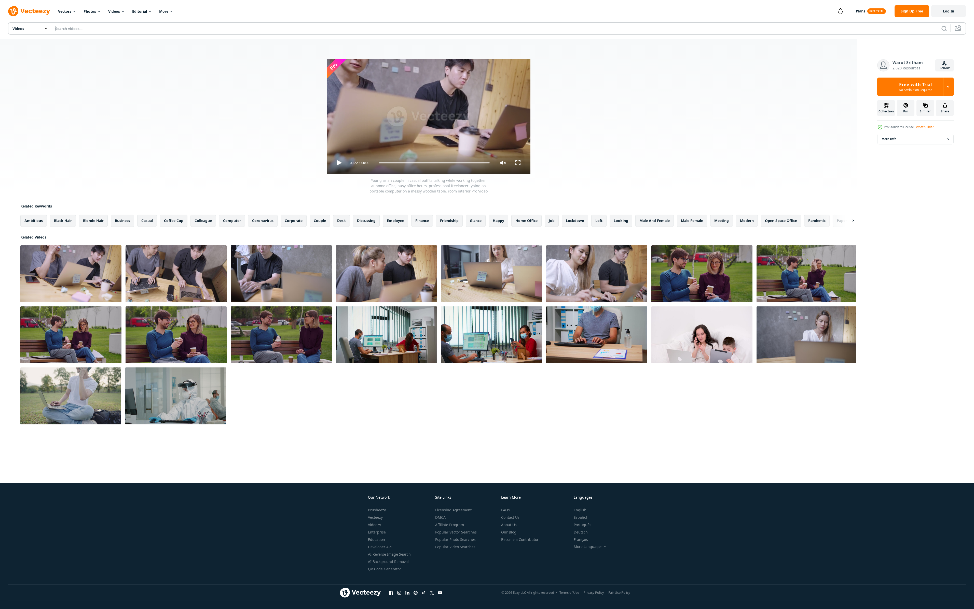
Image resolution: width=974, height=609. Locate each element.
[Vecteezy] (29, 11)
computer (232, 220)
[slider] (434, 162)
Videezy (374, 524)
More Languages (588, 547)
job (552, 220)
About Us (509, 524)
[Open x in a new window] (432, 592)
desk (341, 220)
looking (621, 220)
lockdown (575, 220)
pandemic (817, 220)
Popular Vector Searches (456, 532)
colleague (203, 220)
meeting (721, 220)
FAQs (505, 510)
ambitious (33, 220)
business (122, 220)
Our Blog (508, 532)
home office (526, 220)
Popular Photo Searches (455, 539)
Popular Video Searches (455, 546)
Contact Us (510, 517)
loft (598, 220)
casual (147, 220)
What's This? (925, 127)
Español (580, 517)
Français (581, 539)
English (580, 510)
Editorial (139, 11)
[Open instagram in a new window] (399, 592)
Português (582, 524)
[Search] (944, 28)
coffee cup (173, 220)
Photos (90, 11)
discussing (366, 220)
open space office (781, 220)
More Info (889, 139)
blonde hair (93, 220)
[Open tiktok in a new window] (424, 592)
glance (476, 220)
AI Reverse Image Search (389, 554)
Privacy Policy (593, 592)
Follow (945, 68)
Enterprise (377, 532)
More (163, 11)
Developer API (380, 546)
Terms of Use (569, 592)
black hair (63, 220)
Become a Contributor (520, 539)
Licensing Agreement (453, 510)
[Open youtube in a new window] (440, 592)
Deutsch (581, 532)
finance (422, 220)
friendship (449, 220)
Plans (860, 11)
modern (747, 220)
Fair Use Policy (619, 592)
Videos (114, 11)
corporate (294, 220)
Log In (948, 11)
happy (498, 220)
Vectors (64, 11)
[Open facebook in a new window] (391, 592)
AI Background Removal (388, 561)
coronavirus (262, 220)
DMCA (440, 517)
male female (692, 220)
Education (376, 539)
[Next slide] (849, 221)
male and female (654, 220)
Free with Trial (915, 86)
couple (320, 220)
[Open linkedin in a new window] (407, 592)
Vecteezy (375, 517)
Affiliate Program (449, 524)
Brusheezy (377, 510)
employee (395, 220)
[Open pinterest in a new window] (416, 592)
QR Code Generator (384, 569)
